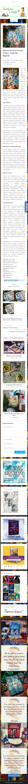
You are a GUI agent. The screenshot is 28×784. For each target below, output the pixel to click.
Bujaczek (7, 60)
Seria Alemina (19, 319)
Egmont (15, 318)
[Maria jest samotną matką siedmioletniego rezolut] (14, 632)
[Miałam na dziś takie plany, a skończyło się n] (14, 761)
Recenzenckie (13, 319)
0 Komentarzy (8, 64)
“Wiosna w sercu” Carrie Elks (14, 356)
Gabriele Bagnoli (6, 319)
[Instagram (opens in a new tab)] (14, 2)
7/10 (6, 318)
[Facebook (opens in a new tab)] (12, 2)
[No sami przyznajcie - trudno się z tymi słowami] (14, 658)
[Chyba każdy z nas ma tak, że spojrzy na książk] (14, 684)
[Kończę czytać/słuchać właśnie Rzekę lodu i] (14, 709)
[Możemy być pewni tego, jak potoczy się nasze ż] (14, 735)
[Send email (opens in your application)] (16, 2)
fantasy (19, 318)
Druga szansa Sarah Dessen (14, 385)
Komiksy (7, 62)
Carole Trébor (10, 318)
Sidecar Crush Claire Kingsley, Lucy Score (14, 414)
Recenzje (13, 62)
